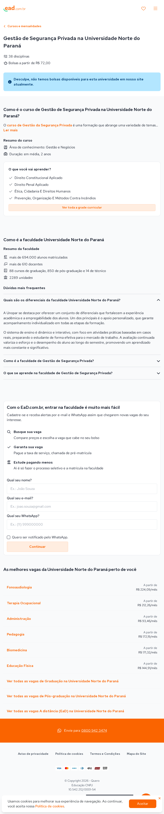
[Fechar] (116, 341)
